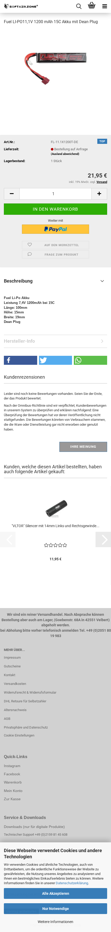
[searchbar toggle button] (78, 6)
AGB (7, 719)
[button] (11, 194)
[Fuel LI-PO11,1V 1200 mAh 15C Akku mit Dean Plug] (55, 68)
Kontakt (9, 675)
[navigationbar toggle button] (104, 6)
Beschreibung (18, 281)
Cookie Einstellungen (19, 735)
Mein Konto (13, 791)
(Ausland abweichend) (65, 154)
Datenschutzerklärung (72, 883)
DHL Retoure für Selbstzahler (25, 701)
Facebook (12, 774)
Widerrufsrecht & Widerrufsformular (30, 692)
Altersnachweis (15, 710)
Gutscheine (12, 666)
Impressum (12, 657)
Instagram (12, 766)
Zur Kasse (12, 799)
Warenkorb (13, 782)
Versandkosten (15, 684)
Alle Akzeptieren (55, 893)
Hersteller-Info (19, 341)
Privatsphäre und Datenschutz (26, 727)
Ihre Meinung (83, 447)
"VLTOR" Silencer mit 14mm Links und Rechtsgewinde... (55, 526)
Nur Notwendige (55, 909)
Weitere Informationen (55, 922)
